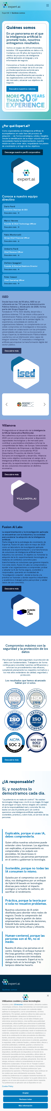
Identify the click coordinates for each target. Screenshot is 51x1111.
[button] (48, 995)
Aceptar (25, 1093)
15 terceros (18, 1004)
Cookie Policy (7, 1086)
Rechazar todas (25, 1099)
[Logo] (11, 5)
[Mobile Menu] (47, 5)
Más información (25, 1106)
